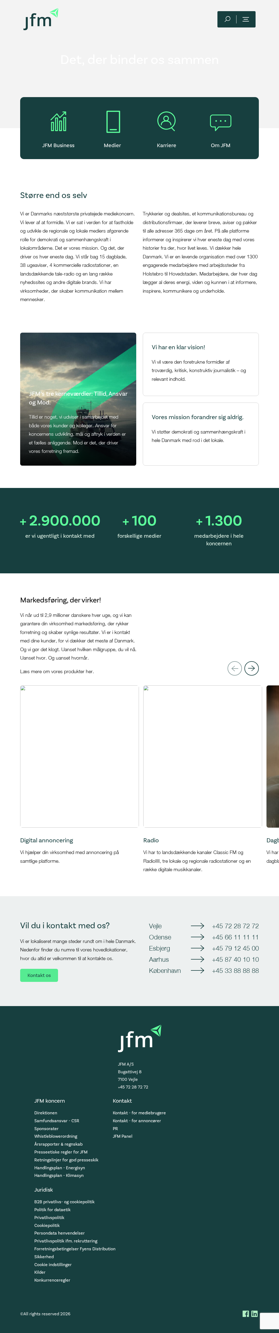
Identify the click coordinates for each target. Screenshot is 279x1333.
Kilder (40, 1272)
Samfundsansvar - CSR (56, 1120)
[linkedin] (254, 1313)
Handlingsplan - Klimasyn (59, 1175)
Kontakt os (39, 975)
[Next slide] (251, 668)
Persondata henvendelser (59, 1233)
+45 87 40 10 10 (235, 959)
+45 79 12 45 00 (235, 948)
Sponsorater (46, 1128)
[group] (79, 779)
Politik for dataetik (52, 1209)
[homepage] (40, 19)
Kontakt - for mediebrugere (139, 1112)
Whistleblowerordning (55, 1136)
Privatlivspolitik (49, 1217)
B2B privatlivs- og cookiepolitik (64, 1201)
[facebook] (245, 1313)
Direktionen (45, 1112)
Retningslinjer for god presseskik (66, 1159)
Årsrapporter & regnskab (58, 1144)
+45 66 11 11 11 (235, 937)
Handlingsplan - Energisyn (59, 1167)
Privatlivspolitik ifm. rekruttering (65, 1241)
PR (115, 1128)
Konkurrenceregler (52, 1280)
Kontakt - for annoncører (137, 1120)
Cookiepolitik (47, 1225)
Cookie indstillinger (53, 1264)
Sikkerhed (44, 1256)
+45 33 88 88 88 (235, 970)
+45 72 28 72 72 (235, 926)
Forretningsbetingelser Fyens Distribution (75, 1248)
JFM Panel (122, 1136)
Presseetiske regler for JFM (60, 1152)
